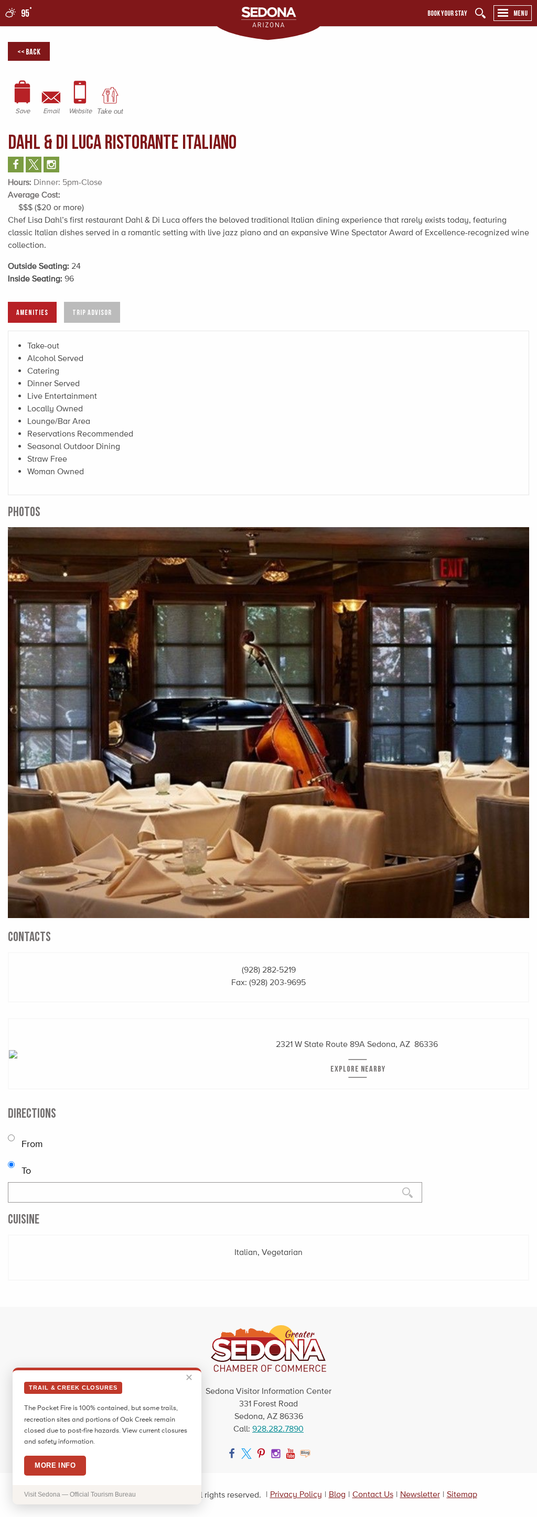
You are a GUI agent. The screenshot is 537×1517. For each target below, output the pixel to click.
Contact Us (372, 1494)
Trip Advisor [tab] (92, 312)
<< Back (28, 51)
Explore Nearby (357, 1068)
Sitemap (462, 1494)
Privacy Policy (296, 1494)
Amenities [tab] (32, 312)
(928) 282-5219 (269, 970)
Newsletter (420, 1494)
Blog (337, 1494)
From (31, 1144)
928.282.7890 (278, 1429)
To (25, 1170)
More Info (55, 1465)
